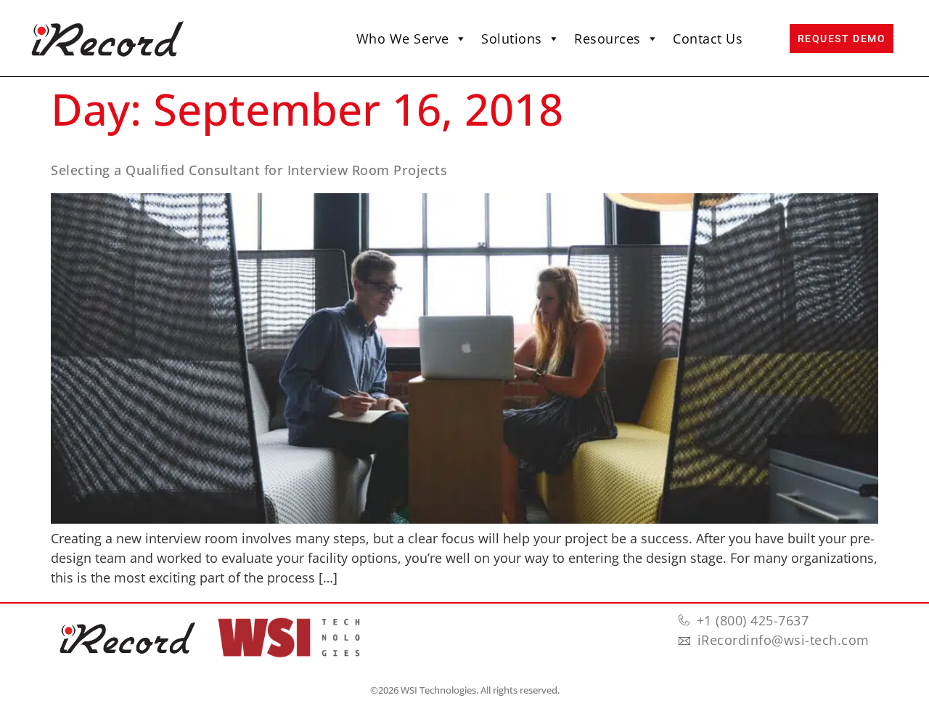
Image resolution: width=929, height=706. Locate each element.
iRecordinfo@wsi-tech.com (783, 640)
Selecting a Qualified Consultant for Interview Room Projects (249, 170)
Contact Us (707, 38)
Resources (607, 38)
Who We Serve (402, 38)
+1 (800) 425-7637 (753, 620)
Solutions (511, 38)
